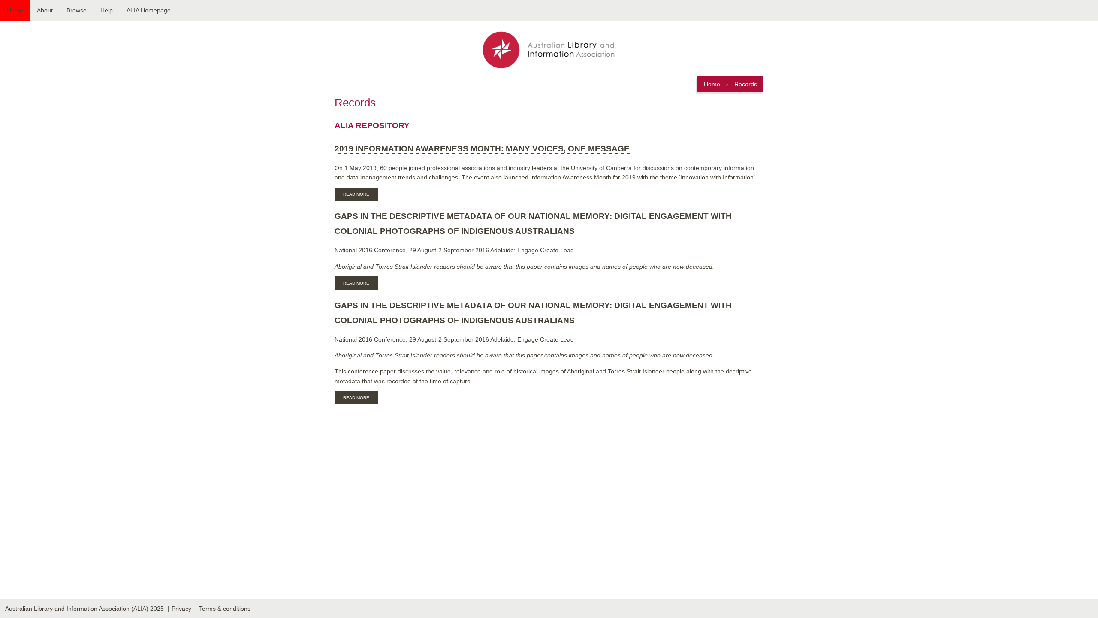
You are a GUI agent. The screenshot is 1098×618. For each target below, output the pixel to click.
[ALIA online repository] (549, 50)
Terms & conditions (224, 608)
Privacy (181, 608)
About (45, 10)
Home (15, 10)
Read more (360, 195)
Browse (76, 10)
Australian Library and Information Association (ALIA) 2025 (84, 608)
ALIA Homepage (149, 10)
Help (106, 10)
